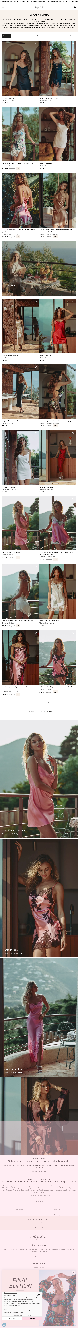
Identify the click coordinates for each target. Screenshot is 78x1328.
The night (40, 711)
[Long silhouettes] (39, 1017)
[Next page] (48, 702)
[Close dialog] (73, 1272)
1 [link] (29, 702)
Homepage (30, 711)
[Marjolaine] (39, 7)
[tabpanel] (39, 1221)
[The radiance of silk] (39, 779)
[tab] (35, 1227)
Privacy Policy (39, 1267)
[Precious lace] (39, 898)
